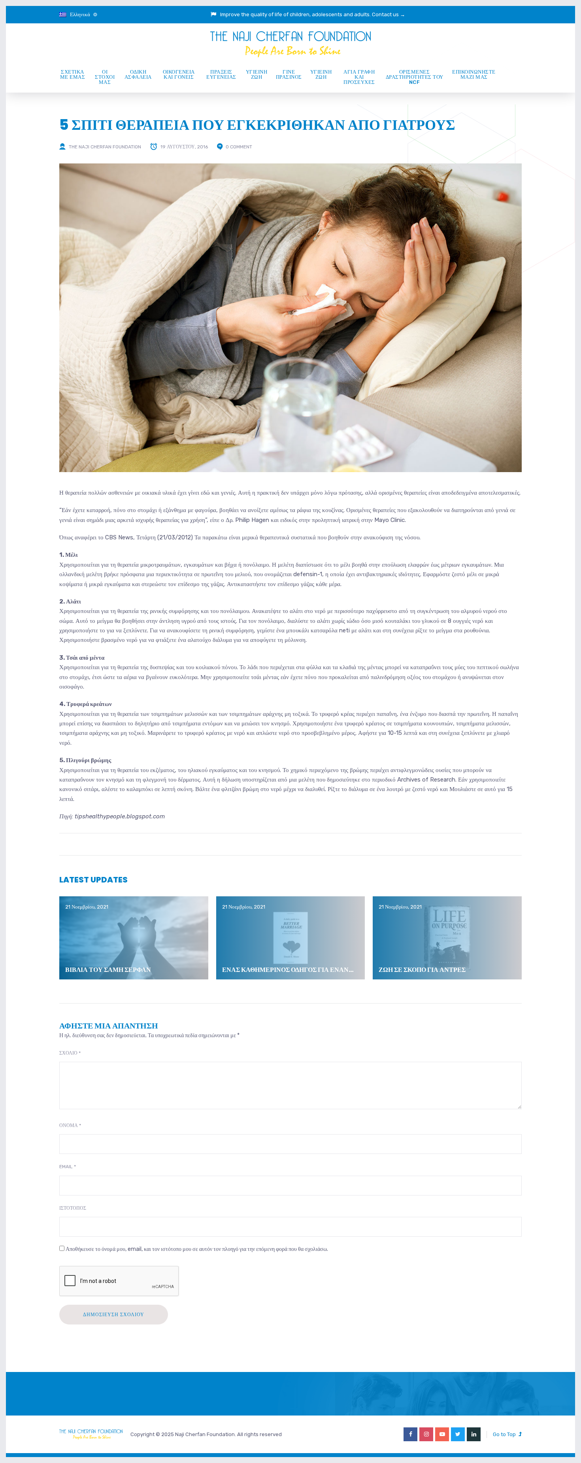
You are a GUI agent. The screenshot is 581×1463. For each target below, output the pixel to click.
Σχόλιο (70, 1053)
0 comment (239, 147)
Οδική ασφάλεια (138, 74)
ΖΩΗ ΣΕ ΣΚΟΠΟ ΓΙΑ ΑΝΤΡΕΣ (422, 969)
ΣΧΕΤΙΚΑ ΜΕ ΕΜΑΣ (72, 74)
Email (67, 1166)
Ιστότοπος (72, 1208)
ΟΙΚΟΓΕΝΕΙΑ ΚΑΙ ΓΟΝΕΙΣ (179, 74)
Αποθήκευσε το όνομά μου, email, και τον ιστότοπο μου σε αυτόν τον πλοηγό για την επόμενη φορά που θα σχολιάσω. (197, 1249)
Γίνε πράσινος (289, 74)
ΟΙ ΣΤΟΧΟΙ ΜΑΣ (105, 77)
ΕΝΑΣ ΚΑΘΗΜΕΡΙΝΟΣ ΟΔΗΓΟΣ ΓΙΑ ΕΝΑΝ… (288, 969)
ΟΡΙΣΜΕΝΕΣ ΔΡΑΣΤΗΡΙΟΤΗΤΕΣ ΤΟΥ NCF (414, 77)
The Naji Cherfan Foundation (105, 147)
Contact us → (388, 14)
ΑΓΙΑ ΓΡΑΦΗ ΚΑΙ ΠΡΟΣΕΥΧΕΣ (359, 77)
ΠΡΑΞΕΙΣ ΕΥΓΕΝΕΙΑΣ (221, 74)
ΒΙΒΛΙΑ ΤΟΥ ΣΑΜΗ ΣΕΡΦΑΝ (108, 969)
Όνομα (70, 1125)
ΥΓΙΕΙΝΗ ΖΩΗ (257, 74)
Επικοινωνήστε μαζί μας (474, 74)
